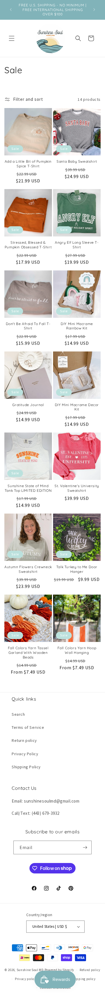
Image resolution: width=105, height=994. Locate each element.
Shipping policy (83, 979)
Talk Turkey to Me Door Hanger (76, 569)
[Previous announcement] (10, 9)
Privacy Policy (25, 753)
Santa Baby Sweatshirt (77, 161)
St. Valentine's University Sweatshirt (77, 488)
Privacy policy (25, 979)
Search (18, 714)
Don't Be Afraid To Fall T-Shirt (28, 326)
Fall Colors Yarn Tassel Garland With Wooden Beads (28, 652)
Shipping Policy (26, 766)
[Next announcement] (94, 9)
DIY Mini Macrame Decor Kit (77, 407)
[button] (11, 38)
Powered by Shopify (59, 970)
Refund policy (90, 970)
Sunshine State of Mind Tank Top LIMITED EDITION (28, 488)
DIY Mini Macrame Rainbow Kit (77, 326)
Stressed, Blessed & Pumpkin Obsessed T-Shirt (28, 244)
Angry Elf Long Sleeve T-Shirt (77, 244)
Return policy (24, 740)
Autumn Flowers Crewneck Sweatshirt (28, 569)
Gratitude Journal (28, 405)
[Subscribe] (84, 847)
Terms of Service (28, 727)
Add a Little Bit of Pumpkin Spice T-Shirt (28, 163)
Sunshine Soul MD (30, 970)
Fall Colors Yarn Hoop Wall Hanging (77, 650)
